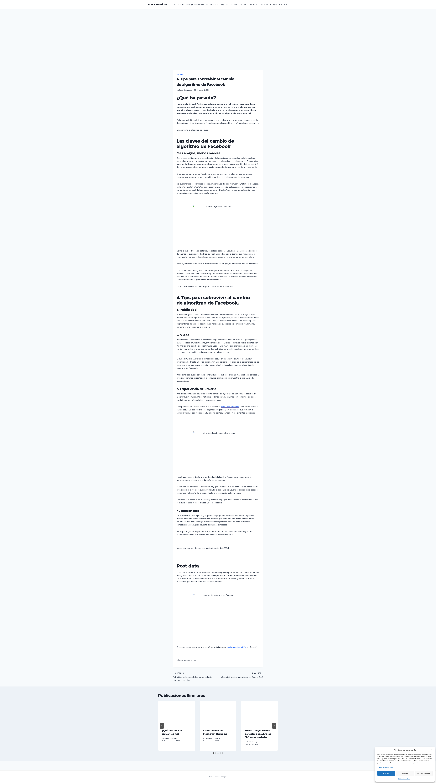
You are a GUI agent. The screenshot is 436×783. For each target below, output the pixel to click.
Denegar (405, 773)
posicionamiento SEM (236, 647)
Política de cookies (404, 779)
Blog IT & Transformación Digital (263, 4)
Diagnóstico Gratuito (229, 4)
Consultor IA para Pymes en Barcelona (191, 4)
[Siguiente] (274, 726)
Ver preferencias (424, 773)
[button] (431, 750)
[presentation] (176, 713)
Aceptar (386, 773)
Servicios (214, 4)
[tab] (213, 753)
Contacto (283, 4)
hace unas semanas (230, 406)
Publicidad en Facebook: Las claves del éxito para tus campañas (193, 676)
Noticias (180, 75)
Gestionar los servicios (386, 767)
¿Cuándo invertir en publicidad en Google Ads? (242, 675)
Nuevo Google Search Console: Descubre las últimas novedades (258, 734)
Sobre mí (243, 4)
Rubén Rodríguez (185, 90)
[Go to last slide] (162, 726)
